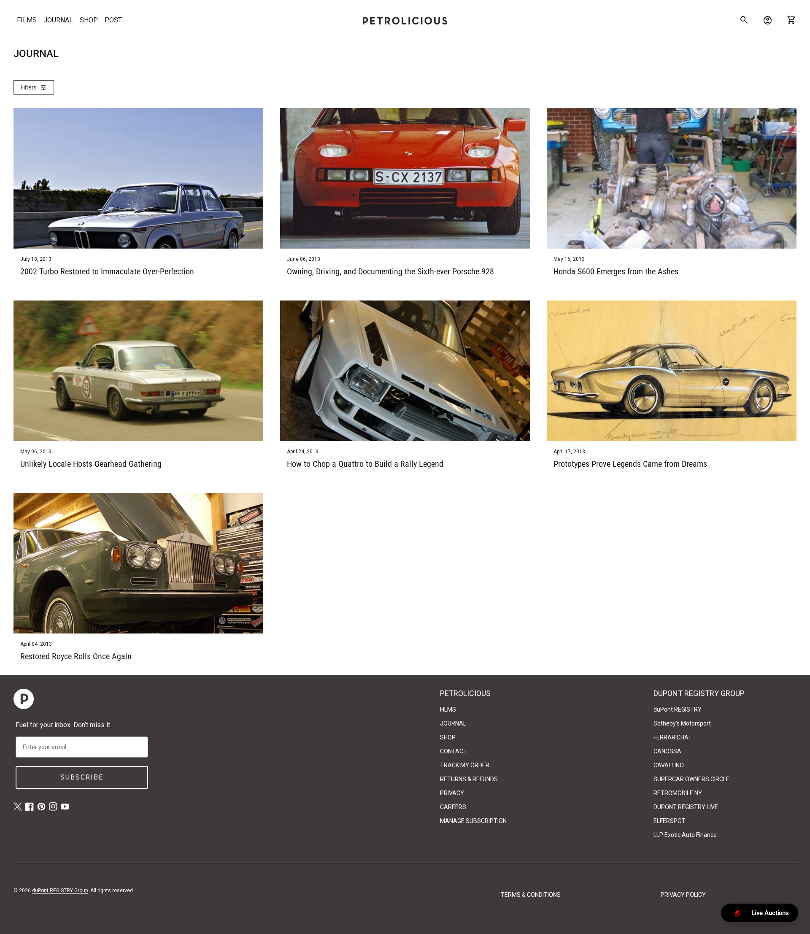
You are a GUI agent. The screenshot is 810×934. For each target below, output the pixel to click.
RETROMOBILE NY (677, 793)
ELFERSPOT (669, 821)
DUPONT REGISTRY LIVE (685, 807)
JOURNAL (58, 20)
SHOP (89, 20)
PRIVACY (452, 793)
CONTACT (453, 751)
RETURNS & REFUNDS (469, 779)
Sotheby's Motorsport (682, 723)
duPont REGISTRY (677, 709)
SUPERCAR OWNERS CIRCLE (691, 779)
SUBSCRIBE (81, 777)
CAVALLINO (668, 765)
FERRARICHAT (672, 737)
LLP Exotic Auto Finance (685, 834)
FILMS (27, 20)
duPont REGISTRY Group (60, 890)
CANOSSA (667, 751)
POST (113, 20)
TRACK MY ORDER (464, 765)
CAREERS (453, 807)
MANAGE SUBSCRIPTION (473, 821)
